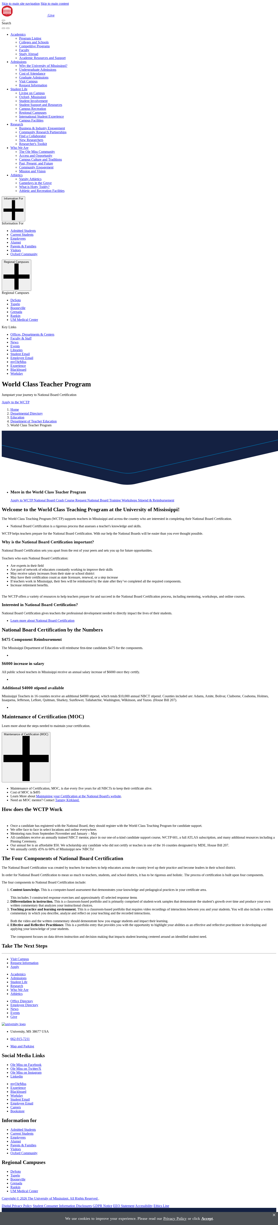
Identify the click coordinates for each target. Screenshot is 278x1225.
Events (15, 346)
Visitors (15, 250)
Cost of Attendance (32, 73)
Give (51, 15)
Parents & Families (23, 246)
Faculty (24, 50)
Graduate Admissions (33, 77)
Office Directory (21, 1001)
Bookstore (17, 1111)
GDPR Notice (102, 1206)
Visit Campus (28, 81)
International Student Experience (41, 116)
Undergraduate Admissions (37, 69)
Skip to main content (55, 3)
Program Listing (30, 38)
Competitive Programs (34, 46)
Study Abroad (28, 54)
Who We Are (19, 148)
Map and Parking (22, 1046)
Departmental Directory (26, 413)
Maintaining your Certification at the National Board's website (78, 796)
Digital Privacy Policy (17, 1206)
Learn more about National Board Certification (42, 620)
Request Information (33, 85)
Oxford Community (24, 254)
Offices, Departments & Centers (32, 334)
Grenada (16, 312)
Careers (15, 1107)
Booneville (17, 308)
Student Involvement (33, 101)
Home (14, 409)
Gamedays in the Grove (35, 183)
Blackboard (18, 369)
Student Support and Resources (40, 105)
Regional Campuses (32, 112)
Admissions (18, 62)
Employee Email (21, 358)
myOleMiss (18, 362)
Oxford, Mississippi (32, 97)
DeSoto (15, 300)
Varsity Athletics (30, 179)
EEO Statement (123, 1206)
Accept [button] (207, 1218)
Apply (14, 967)
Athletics (16, 175)
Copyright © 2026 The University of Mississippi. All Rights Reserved (50, 1198)
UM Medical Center (24, 320)
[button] (3, 20)
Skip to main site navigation (21, 3)
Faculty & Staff (20, 338)
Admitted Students (23, 230)
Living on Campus (32, 93)
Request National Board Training (98, 500)
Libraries (16, 350)
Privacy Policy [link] (175, 1218)
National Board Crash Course (54, 500)
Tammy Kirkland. (67, 800)
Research (16, 124)
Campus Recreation (32, 108)
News (14, 342)
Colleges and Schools (34, 42)
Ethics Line (161, 1206)
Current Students (21, 234)
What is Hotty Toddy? (34, 187)
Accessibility (144, 1206)
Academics (18, 34)
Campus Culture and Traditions (40, 159)
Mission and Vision (32, 171)
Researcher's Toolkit (33, 144)
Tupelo (15, 304)
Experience (18, 366)
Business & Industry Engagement (42, 128)
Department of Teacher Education (33, 421)
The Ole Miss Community (37, 151)
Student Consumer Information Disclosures (62, 1206)
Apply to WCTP (22, 500)
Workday (16, 373)
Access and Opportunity (35, 155)
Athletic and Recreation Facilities (42, 191)
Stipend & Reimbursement (156, 500)
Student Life (18, 89)
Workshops (130, 500)
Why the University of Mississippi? (43, 66)
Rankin (15, 316)
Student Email (20, 354)
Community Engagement (36, 167)
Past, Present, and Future (36, 163)
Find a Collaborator (32, 136)
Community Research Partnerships (42, 132)
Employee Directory (24, 1005)
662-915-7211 (20, 1039)
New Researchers (31, 140)
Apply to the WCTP (16, 402)
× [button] (274, 1215)
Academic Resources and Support (42, 58)
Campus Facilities (31, 120)
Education (17, 417)
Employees (18, 238)
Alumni (15, 242)
